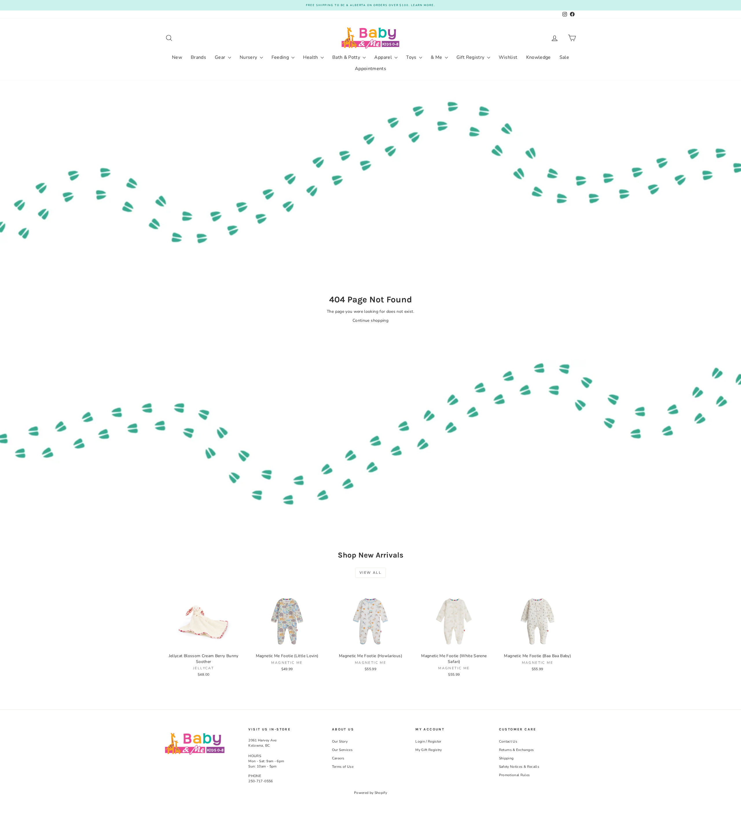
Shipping (506, 758)
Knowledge (538, 57)
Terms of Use (342, 766)
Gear (221, 57)
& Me (437, 57)
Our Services (342, 750)
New (177, 57)
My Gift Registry (428, 750)
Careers (338, 758)
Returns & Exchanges (516, 750)
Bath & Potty (347, 57)
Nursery (249, 57)
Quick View (203, 644)
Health (311, 57)
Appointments (370, 68)
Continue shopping (370, 320)
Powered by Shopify (370, 792)
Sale (564, 57)
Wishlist (508, 57)
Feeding (281, 57)
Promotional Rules (514, 775)
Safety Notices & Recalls (519, 766)
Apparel (383, 57)
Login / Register (428, 741)
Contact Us (508, 741)
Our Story (340, 741)
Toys (412, 57)
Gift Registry (471, 57)
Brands (198, 57)
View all (370, 572)
